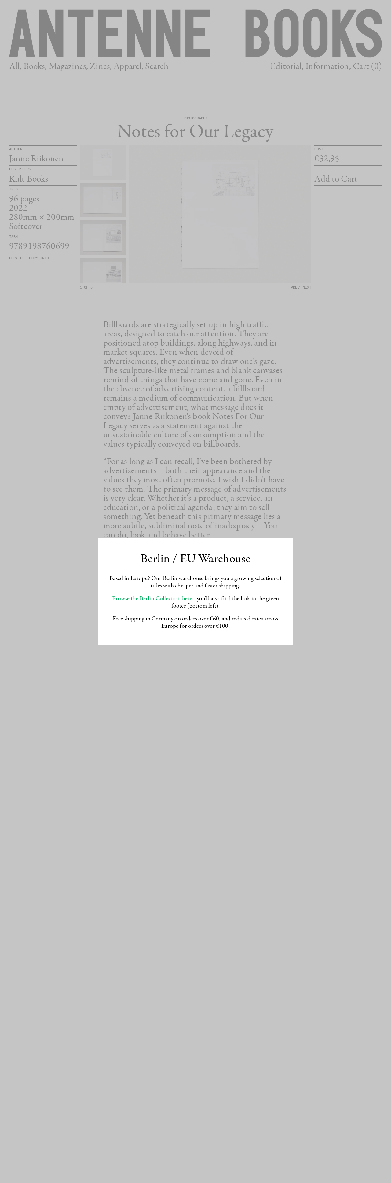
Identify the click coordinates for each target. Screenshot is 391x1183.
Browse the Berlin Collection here (152, 599)
